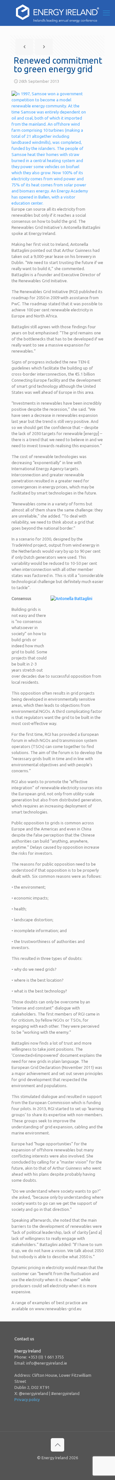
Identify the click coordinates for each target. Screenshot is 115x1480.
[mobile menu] (106, 12)
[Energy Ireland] (57, 12)
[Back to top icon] (57, 1445)
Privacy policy (27, 1399)
